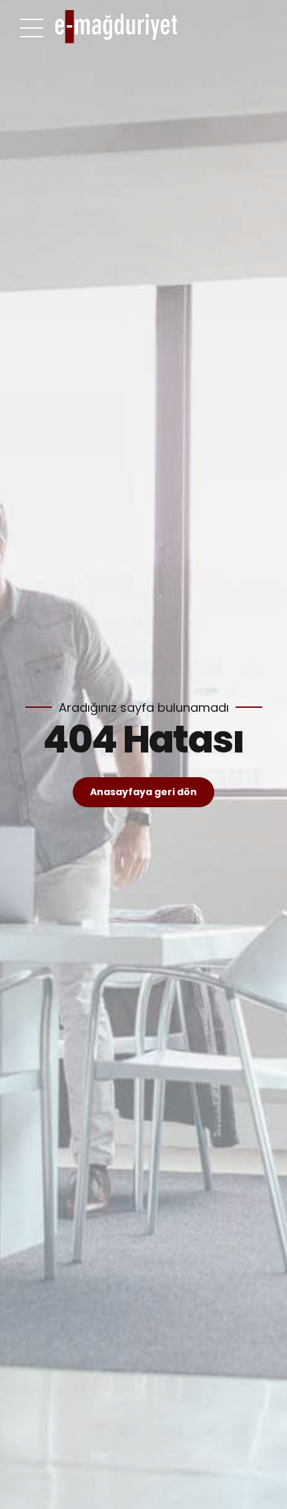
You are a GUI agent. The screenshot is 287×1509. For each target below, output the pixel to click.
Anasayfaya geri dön (143, 792)
